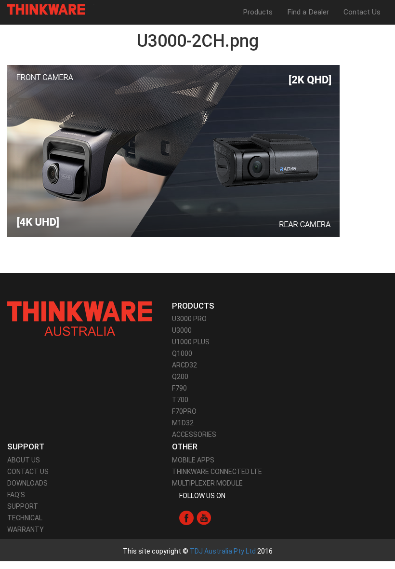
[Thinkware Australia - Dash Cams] (79, 318)
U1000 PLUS (191, 342)
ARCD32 (184, 365)
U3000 (182, 330)
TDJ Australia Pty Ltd (223, 551)
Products (258, 12)
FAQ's (16, 495)
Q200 (180, 376)
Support (22, 506)
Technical (24, 518)
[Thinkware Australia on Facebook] (186, 517)
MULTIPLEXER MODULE (207, 483)
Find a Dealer (308, 12)
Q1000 (182, 353)
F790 (179, 388)
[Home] (49, 9)
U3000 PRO (189, 319)
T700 (180, 400)
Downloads (27, 483)
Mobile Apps (193, 460)
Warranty (25, 529)
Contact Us (362, 12)
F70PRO (184, 411)
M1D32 (183, 423)
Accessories (194, 434)
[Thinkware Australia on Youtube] (204, 517)
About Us (23, 460)
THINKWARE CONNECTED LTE (217, 471)
